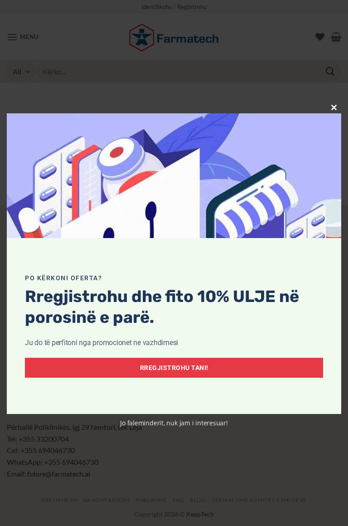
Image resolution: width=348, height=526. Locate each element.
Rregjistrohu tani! (174, 367)
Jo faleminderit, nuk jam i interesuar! (174, 423)
